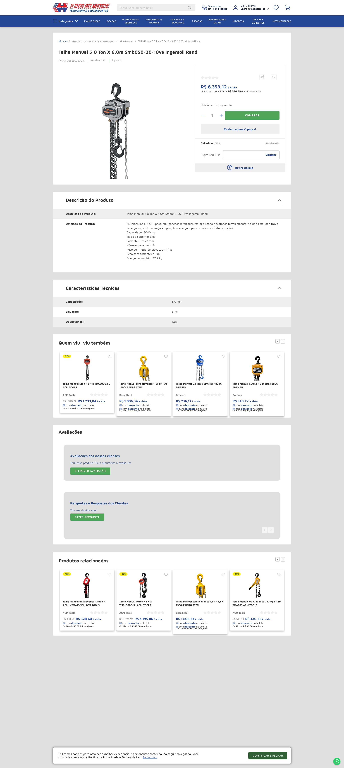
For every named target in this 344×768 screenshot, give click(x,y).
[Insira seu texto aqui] (336, 761)
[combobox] (156, 7)
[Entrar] (249, 7)
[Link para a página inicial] (63, 40)
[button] (262, 77)
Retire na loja (244, 167)
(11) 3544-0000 (217, 8)
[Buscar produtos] (190, 7)
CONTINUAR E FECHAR (268, 755)
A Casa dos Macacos (82, 7)
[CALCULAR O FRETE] (271, 155)
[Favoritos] (276, 7)
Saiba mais (150, 757)
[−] (205, 115)
